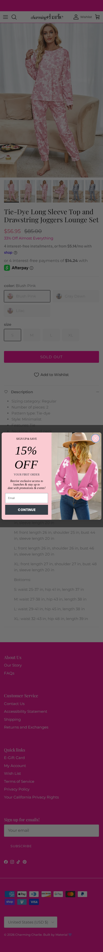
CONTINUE (26, 509)
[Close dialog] (95, 438)
